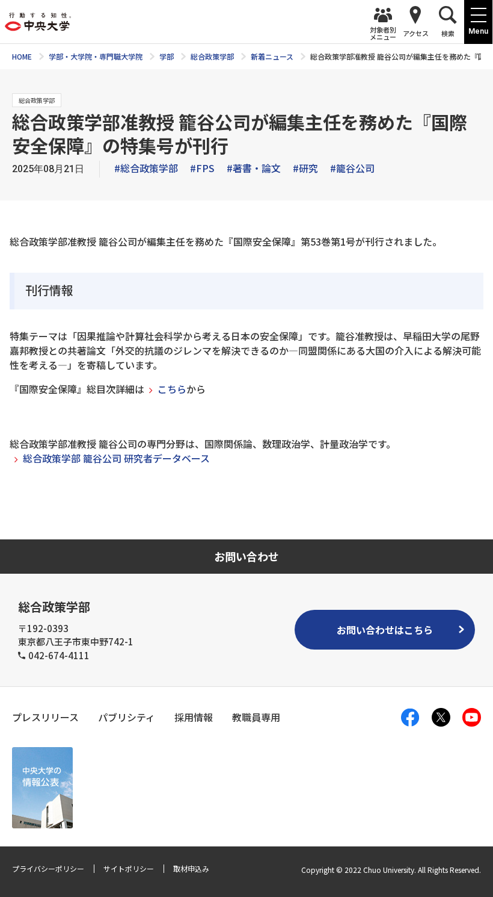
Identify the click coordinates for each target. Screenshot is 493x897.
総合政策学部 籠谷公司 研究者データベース (116, 458)
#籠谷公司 (352, 168)
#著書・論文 (254, 168)
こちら (172, 389)
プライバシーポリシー (48, 868)
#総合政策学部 (146, 168)
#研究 (305, 168)
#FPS (202, 168)
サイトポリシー (128, 868)
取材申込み (191, 868)
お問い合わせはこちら (385, 629)
